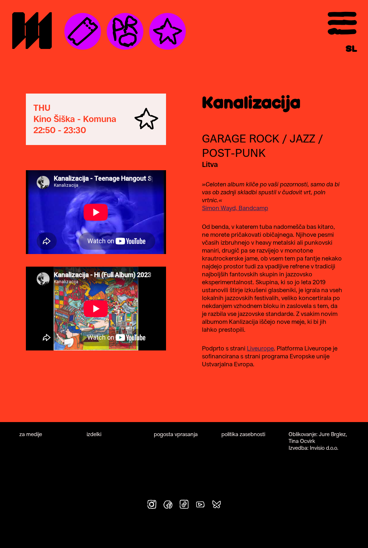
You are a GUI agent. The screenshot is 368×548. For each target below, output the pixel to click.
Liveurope (260, 348)
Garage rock (240, 138)
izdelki (94, 434)
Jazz (302, 138)
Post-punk (234, 152)
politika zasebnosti (243, 434)
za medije (30, 434)
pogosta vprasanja (176, 434)
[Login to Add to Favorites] (146, 119)
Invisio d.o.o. (324, 448)
